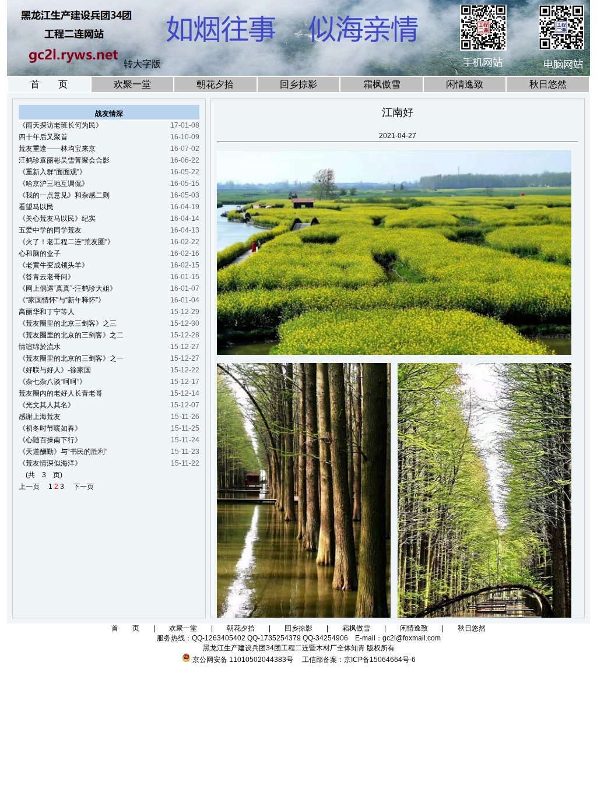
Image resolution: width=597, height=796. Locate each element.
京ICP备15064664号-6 (380, 660)
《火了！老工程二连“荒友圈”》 (66, 242)
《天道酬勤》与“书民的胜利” (63, 452)
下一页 (80, 486)
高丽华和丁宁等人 (47, 312)
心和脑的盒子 (40, 253)
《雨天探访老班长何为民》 (61, 125)
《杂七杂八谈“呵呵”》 (52, 382)
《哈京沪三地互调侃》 (54, 183)
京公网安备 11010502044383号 (242, 660)
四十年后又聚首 (43, 137)
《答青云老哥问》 (47, 277)
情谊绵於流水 (40, 347)
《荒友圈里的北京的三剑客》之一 (71, 358)
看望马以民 (36, 207)
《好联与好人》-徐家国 (55, 370)
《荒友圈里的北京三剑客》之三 (68, 323)
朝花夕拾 (215, 84)
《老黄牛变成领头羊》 (54, 265)
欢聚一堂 (132, 84)
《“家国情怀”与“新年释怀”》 (62, 300)
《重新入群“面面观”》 (52, 172)
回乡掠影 (298, 84)
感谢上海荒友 (40, 417)
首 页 (49, 84)
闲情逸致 (464, 84)
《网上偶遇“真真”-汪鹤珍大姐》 (68, 288)
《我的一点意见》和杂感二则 (64, 195)
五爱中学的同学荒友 (50, 230)
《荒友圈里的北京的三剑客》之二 (71, 335)
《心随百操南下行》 (50, 440)
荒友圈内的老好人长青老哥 (61, 393)
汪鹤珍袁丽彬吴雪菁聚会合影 (64, 160)
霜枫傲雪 (382, 84)
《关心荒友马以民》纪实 (57, 218)
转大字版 (142, 64)
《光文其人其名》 (47, 405)
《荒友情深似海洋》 (50, 463)
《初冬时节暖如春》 (50, 428)
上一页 (33, 486)
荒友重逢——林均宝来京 (57, 149)
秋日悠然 (548, 84)
